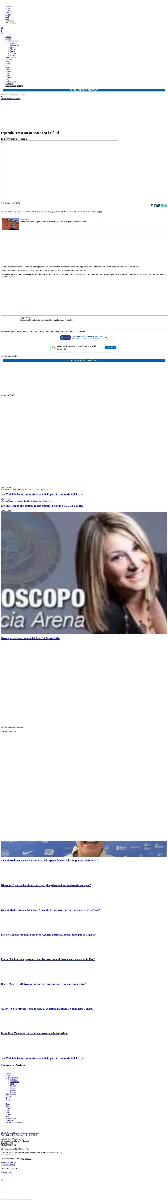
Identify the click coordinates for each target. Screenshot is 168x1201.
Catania (8, 8)
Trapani (13, 55)
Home (7, 67)
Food (7, 19)
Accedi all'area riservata (84, 90)
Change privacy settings (14, 86)
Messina (13, 49)
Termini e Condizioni (8, 1163)
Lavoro (8, 77)
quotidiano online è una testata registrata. (20, 1133)
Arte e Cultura (10, 82)
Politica (8, 15)
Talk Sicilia (9, 21)
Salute (7, 75)
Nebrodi (8, 61)
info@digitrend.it (26, 1159)
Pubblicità (9, 84)
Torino (52, 212)
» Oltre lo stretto (7, 99)
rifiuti (100, 212)
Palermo (8, 6)
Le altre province (11, 41)
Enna (12, 47)
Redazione (6, 203)
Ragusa (12, 51)
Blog (7, 80)
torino (15, 356)
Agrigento (13, 43)
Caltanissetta (14, 45)
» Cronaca (16, 99)
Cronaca (8, 13)
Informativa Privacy (8, 1165)
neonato (4, 356)
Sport (7, 17)
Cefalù (7, 63)
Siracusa (8, 11)
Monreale (8, 59)
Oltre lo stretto (10, 23)
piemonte (10, 356)
